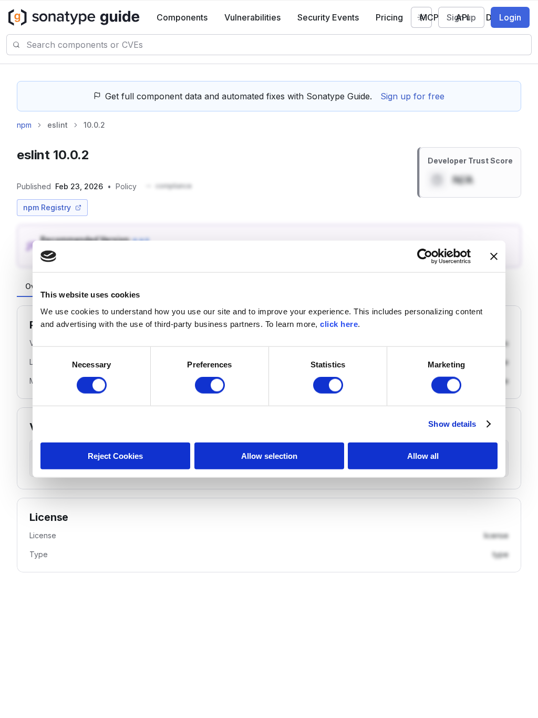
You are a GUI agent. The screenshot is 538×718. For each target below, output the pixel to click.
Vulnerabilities (252, 17)
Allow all (423, 455)
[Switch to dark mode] (421, 17)
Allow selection (269, 455)
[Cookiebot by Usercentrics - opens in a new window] (425, 256)
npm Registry (47, 207)
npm (24, 124)
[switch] (210, 385)
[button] (168, 186)
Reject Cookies (115, 455)
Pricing (389, 17)
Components (182, 17)
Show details (452, 423)
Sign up (461, 17)
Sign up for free (412, 96)
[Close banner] (494, 256)
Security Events (328, 17)
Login (510, 17)
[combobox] (278, 45)
